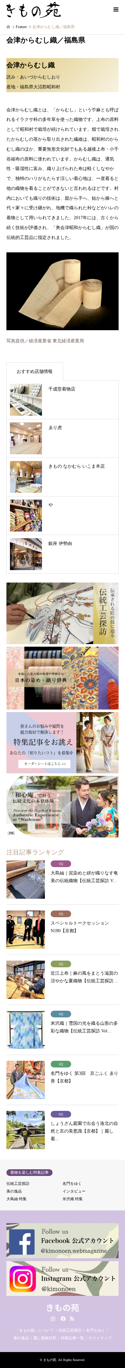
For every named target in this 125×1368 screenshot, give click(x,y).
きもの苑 (62, 1307)
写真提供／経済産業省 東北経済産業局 (45, 340)
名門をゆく (72, 1183)
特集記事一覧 (72, 1338)
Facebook (62, 1318)
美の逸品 (14, 1191)
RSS (72, 1318)
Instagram (53, 1318)
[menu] (115, 9)
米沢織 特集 (73, 1199)
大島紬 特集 (16, 1199)
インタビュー (74, 1191)
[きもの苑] (33, 9)
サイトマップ (100, 1338)
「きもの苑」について (34, 1330)
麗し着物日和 (44, 1338)
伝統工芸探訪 (17, 1183)
